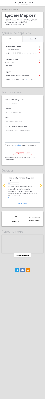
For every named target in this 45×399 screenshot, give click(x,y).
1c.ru (27, 79)
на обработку (17, 145)
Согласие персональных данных (21, 145)
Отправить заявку (22, 153)
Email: (7, 117)
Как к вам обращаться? (14, 100)
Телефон (8, 109)
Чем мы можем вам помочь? (16, 126)
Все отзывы (22, 203)
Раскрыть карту (22, 255)
